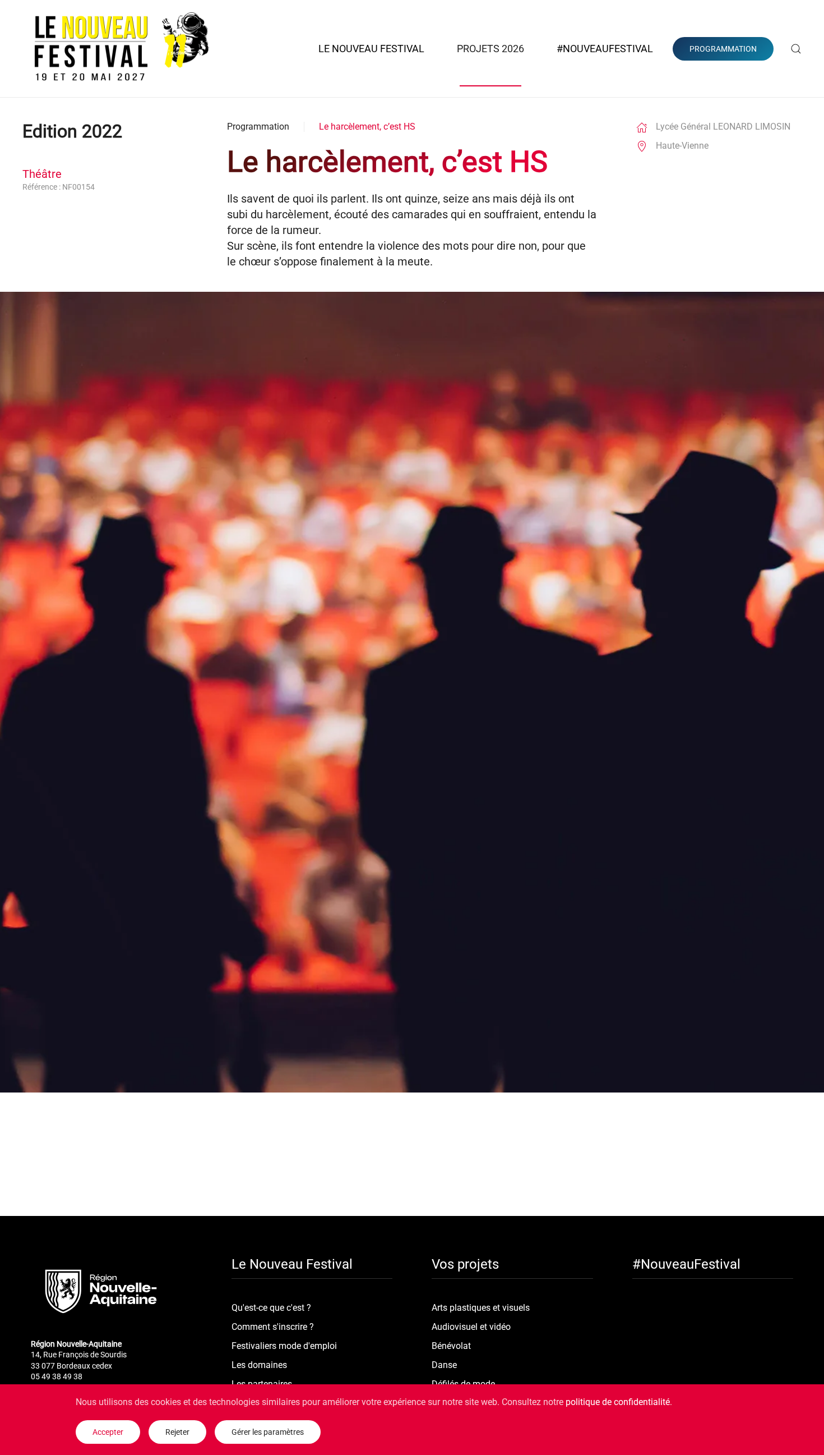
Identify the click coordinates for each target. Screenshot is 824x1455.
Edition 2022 (72, 131)
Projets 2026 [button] (490, 48)
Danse (444, 1365)
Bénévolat (451, 1346)
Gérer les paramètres (268, 1432)
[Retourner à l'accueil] (122, 48)
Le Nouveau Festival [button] (371, 48)
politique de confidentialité (618, 1402)
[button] (796, 48)
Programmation (258, 126)
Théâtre (42, 174)
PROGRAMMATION (723, 48)
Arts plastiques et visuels (481, 1307)
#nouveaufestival (605, 48)
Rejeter (177, 1432)
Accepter (107, 1432)
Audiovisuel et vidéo (471, 1326)
